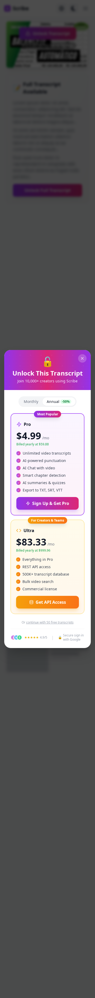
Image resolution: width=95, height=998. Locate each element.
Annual (58, 401)
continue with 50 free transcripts (50, 622)
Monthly (31, 401)
